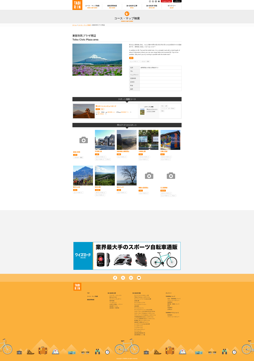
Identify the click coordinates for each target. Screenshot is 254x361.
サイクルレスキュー (139, 329)
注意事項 (169, 307)
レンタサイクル (138, 326)
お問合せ (177, 1)
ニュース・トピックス (115, 295)
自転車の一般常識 (114, 308)
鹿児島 (163, 190)
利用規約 (169, 315)
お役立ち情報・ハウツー (116, 304)
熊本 (141, 154)
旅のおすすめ (113, 297)
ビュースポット (134, 61)
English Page (166, 1)
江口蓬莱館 (163, 187)
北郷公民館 (163, 151)
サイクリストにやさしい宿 (141, 295)
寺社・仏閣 (164, 106)
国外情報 (112, 300)
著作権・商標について (173, 304)
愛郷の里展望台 (143, 187)
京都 (75, 155)
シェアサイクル (138, 327)
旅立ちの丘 (76, 187)
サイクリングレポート (115, 299)
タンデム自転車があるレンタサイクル (144, 318)
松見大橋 (98, 187)
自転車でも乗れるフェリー (141, 322)
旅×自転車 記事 (132, 6)
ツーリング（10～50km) (167, 108)
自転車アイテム (114, 306)
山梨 (97, 154)
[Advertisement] (127, 226)
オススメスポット (100, 157)
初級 (102, 109)
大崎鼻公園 (142, 151)
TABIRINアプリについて (172, 312)
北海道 (97, 190)
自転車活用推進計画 (139, 333)
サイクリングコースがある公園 (142, 299)
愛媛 (119, 154)
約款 (168, 306)
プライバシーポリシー (173, 300)
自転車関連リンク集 (139, 334)
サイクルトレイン (139, 308)
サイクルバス (137, 331)
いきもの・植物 (145, 61)
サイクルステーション (140, 304)
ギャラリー (172, 6)
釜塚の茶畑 (76, 152)
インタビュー (113, 302)
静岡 (131, 58)
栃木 (162, 154)
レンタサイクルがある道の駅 (142, 324)
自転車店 (136, 306)
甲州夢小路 (98, 151)
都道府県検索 (112, 6)
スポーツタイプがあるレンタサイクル (144, 313)
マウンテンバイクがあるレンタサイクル (145, 315)
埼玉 (75, 190)
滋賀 (119, 190)
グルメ (108, 159)
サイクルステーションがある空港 (143, 309)
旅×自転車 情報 (151, 6)
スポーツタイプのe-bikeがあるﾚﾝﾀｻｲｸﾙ (144, 311)
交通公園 (136, 300)
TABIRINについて (170, 296)
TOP (88, 293)
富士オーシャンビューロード (106, 106)
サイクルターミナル (139, 302)
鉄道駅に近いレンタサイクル (142, 320)
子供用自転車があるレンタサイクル (143, 317)
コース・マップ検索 (92, 6)
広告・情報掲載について (174, 298)
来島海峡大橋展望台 (123, 151)
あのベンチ (120, 187)
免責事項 (169, 302)
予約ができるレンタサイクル (142, 297)
